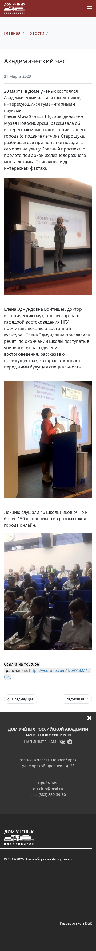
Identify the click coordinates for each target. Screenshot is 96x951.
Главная (12, 33)
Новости (35, 33)
